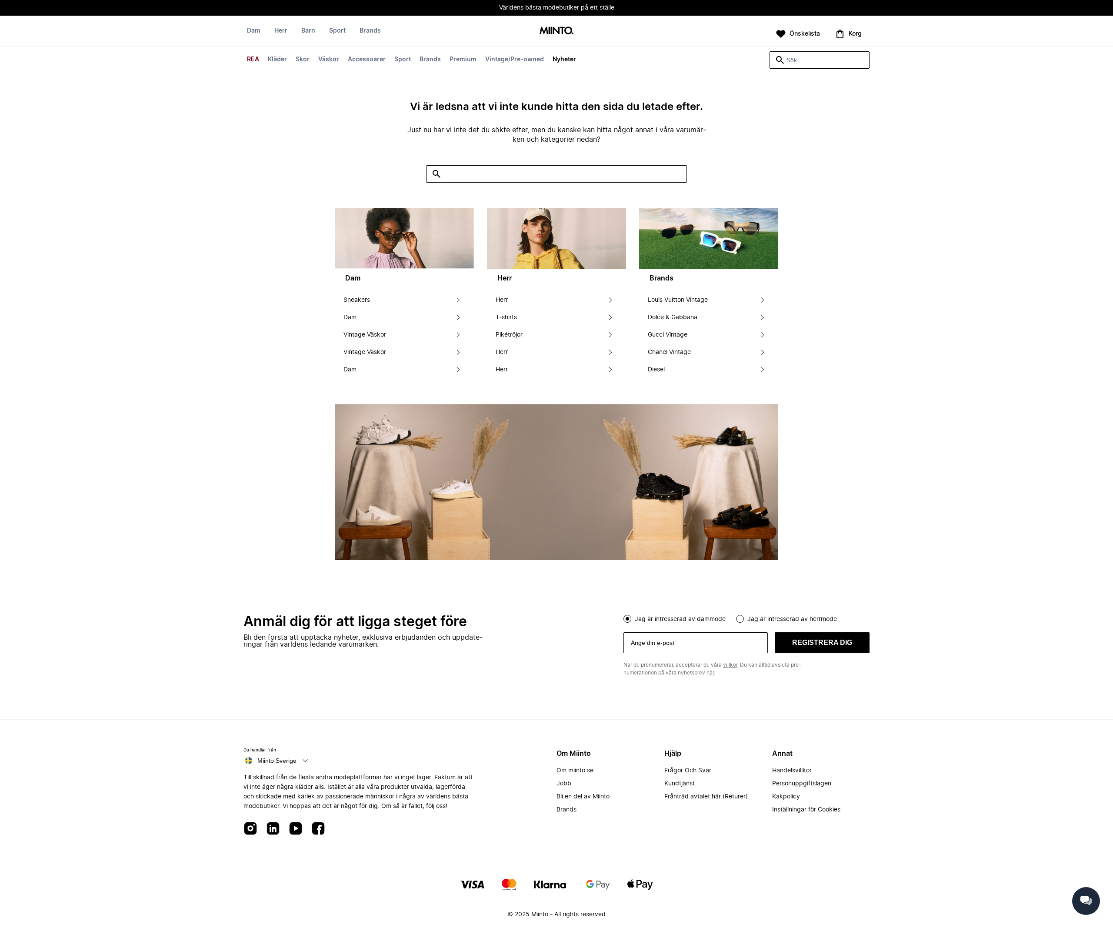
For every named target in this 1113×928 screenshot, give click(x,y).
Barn (308, 31)
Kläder (277, 60)
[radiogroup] (746, 618)
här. (710, 672)
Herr (280, 31)
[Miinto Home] (556, 31)
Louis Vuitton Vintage (678, 300)
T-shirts (506, 317)
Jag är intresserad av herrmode (792, 619)
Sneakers (356, 300)
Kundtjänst (679, 784)
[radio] (627, 619)
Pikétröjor (509, 335)
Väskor (328, 60)
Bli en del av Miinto (583, 797)
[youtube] (296, 829)
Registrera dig (822, 642)
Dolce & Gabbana (672, 317)
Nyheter (564, 60)
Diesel (656, 370)
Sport (402, 60)
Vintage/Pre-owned (514, 60)
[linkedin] (273, 829)
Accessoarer (367, 60)
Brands (430, 60)
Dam (253, 31)
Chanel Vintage (669, 352)
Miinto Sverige (277, 760)
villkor (730, 665)
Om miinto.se (574, 771)
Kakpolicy (786, 797)
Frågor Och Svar (687, 771)
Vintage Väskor (364, 335)
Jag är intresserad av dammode (680, 619)
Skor (303, 60)
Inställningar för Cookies (806, 810)
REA (253, 60)
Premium (463, 60)
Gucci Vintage (667, 335)
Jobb (563, 784)
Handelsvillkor (792, 771)
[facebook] (318, 829)
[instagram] (250, 829)
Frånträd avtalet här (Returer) (706, 797)
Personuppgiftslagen (801, 784)
